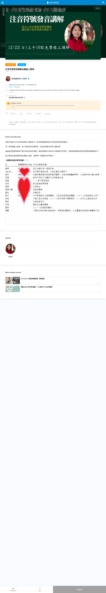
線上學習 (47, 114)
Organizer (13, 591)
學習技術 (13, 114)
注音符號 (28, 114)
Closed (79, 589)
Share (98, 8)
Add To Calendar (14, 87)
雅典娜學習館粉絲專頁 (16, 97)
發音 (21, 114)
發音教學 (38, 114)
